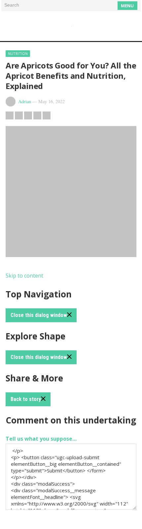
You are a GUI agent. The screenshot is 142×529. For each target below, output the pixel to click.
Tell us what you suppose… (41, 438)
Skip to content (24, 275)
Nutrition (18, 53)
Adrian (24, 101)
